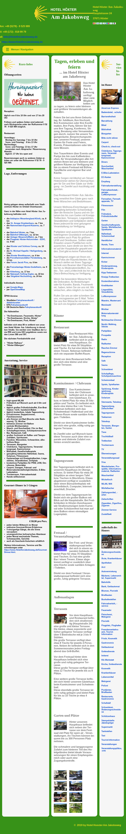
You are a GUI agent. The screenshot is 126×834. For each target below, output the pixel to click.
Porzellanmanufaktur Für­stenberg (26, 258)
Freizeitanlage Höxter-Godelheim (25, 267)
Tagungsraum (107, 413)
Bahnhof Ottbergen (19, 235)
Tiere (103, 432)
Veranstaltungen (109, 744)
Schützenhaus (108, 716)
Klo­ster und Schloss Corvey (24, 246)
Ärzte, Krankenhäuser (111, 558)
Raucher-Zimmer (109, 348)
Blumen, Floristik (109, 591)
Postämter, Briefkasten (106, 691)
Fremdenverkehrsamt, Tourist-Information (110, 631)
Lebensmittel (107, 677)
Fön (103, 210)
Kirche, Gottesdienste (111, 664)
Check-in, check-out (110, 146)
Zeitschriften (107, 499)
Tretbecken (106, 441)
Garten (104, 220)
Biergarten (106, 133)
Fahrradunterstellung (111, 185)
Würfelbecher (107, 488)
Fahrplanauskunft (19, 305)
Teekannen (106, 417)
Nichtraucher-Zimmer (111, 320)
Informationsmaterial (111, 249)
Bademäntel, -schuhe (111, 112)
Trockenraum (107, 445)
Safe (103, 361)
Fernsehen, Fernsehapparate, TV (111, 200)
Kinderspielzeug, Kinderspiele (109, 267)
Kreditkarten (107, 285)
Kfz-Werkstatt (107, 660)
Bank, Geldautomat (110, 586)
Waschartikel (107, 475)
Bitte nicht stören (109, 138)
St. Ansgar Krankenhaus (22, 223)
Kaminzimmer (108, 257)
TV (102, 449)
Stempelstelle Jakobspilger (107, 721)
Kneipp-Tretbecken (110, 277)
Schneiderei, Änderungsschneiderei (111, 709)
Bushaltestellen (108, 599)
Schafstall (106, 703)
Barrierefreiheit (108, 116)
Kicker (104, 262)
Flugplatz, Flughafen (111, 625)
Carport (104, 142)
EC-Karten (106, 177)
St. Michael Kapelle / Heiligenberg (26, 251)
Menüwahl (106, 305)
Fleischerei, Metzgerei (106, 615)
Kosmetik (105, 668)
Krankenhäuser (108, 673)
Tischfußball (107, 436)
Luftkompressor (108, 296)
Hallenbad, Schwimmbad (107, 235)
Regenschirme (108, 352)
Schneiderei (107, 369)
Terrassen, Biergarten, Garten (110, 427)
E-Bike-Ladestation (110, 173)
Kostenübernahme (110, 281)
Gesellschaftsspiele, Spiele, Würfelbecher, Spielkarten (111, 227)
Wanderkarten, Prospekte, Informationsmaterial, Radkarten (111, 468)
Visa (103, 462)
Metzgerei (106, 681)
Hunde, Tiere (107, 244)
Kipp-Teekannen (109, 272)
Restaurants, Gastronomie (107, 697)
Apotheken (106, 563)
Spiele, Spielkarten (110, 384)
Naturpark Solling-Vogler (22, 274)
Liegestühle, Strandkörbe (107, 291)
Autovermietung (109, 571)
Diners (104, 162)
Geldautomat (107, 647)
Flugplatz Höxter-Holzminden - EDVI (27, 239)
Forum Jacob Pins (19, 262)
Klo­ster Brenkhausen (20, 255)
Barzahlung (106, 121)
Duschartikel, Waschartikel (107, 167)
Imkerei (104, 655)
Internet (105, 253)
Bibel (103, 125)
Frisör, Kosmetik (109, 638)
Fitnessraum (107, 205)
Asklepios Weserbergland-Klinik (25, 218)
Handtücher (106, 240)
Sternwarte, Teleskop (111, 402)
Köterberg (15, 272)
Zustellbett (106, 514)
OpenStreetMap (17, 289)
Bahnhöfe (105, 582)
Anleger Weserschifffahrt (22, 237)
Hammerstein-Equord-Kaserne (24, 225)
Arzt (103, 567)
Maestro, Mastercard (111, 300)
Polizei (104, 685)
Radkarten (106, 344)
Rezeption (106, 356)
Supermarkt (106, 727)
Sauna (104, 365)
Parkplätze (106, 331)
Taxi (103, 735)
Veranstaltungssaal (110, 458)
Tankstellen (106, 731)
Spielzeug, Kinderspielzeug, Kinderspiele (110, 391)
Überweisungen (108, 453)
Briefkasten (106, 595)
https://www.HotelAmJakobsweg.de (22, 42)
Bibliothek (106, 129)
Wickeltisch (106, 479)
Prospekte (106, 335)
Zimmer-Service (108, 510)
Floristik (105, 621)
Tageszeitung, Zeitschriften (108, 407)
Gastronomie (107, 643)
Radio (104, 339)
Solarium (105, 398)
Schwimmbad (107, 380)
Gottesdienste (107, 651)
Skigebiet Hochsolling (21, 276)
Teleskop (105, 421)
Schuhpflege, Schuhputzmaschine (111, 375)
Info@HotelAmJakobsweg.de (20, 37)
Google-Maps (16, 287)
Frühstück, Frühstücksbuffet (109, 215)
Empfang (105, 181)
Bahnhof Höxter (17, 232)
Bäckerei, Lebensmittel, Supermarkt (111, 577)
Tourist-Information (110, 740)
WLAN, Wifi (106, 484)
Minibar (105, 309)
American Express (110, 108)
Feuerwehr (106, 610)
